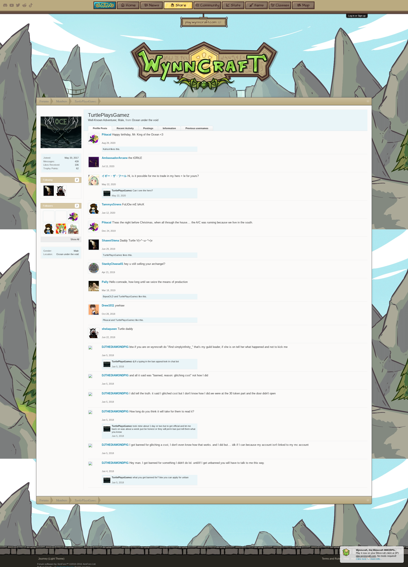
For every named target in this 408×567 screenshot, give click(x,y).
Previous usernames (197, 128)
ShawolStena (110, 240)
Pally (105, 282)
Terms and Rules (331, 558)
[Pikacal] (73, 216)
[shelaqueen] (61, 190)
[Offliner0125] (61, 216)
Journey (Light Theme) (51, 558)
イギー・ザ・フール (114, 176)
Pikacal (106, 134)
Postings (148, 128)
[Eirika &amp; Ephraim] (73, 228)
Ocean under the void (67, 254)
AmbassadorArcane (115, 157)
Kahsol (106, 149)
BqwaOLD (108, 296)
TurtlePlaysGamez (122, 190)
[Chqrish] (61, 228)
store (181, 5)
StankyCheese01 (112, 263)
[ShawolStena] (48, 190)
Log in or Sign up (357, 15)
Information (169, 128)
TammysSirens (111, 204)
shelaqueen (109, 328)
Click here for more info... (369, 559)
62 (77, 168)
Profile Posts (100, 128)
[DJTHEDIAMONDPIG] (48, 216)
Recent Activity (125, 128)
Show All (75, 239)
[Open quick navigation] (368, 101)
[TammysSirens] (48, 228)
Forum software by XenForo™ (66, 564)
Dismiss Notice (400, 549)
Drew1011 (108, 305)
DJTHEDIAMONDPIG (115, 346)
